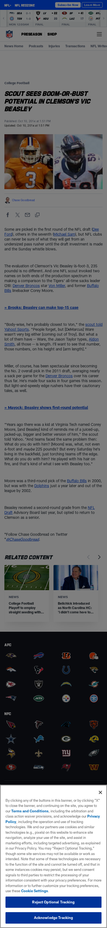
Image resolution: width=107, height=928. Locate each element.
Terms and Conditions (30, 811)
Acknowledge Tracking (53, 917)
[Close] (100, 792)
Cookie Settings (34, 891)
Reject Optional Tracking (53, 902)
